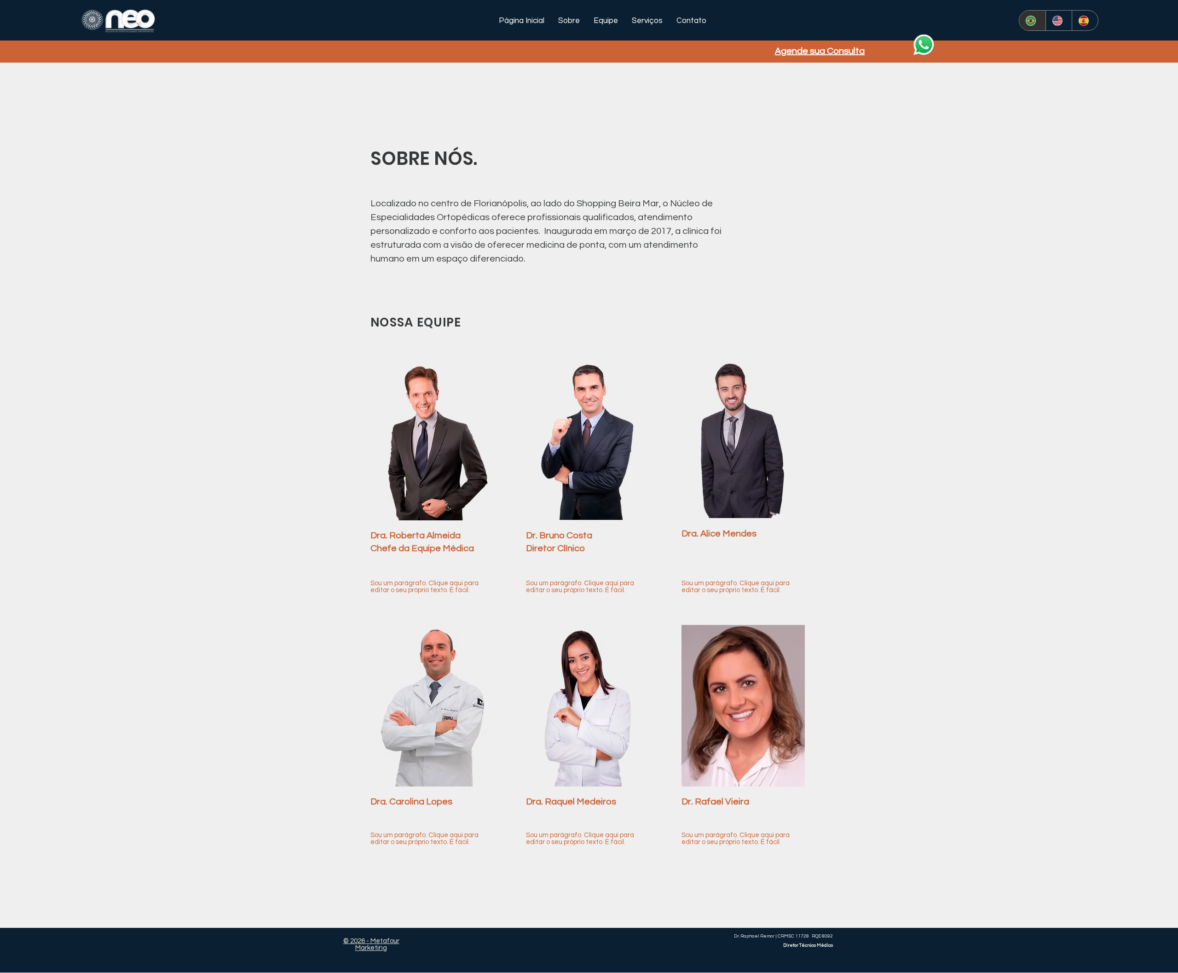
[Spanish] (1085, 20)
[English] (1058, 20)
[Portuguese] (1032, 20)
